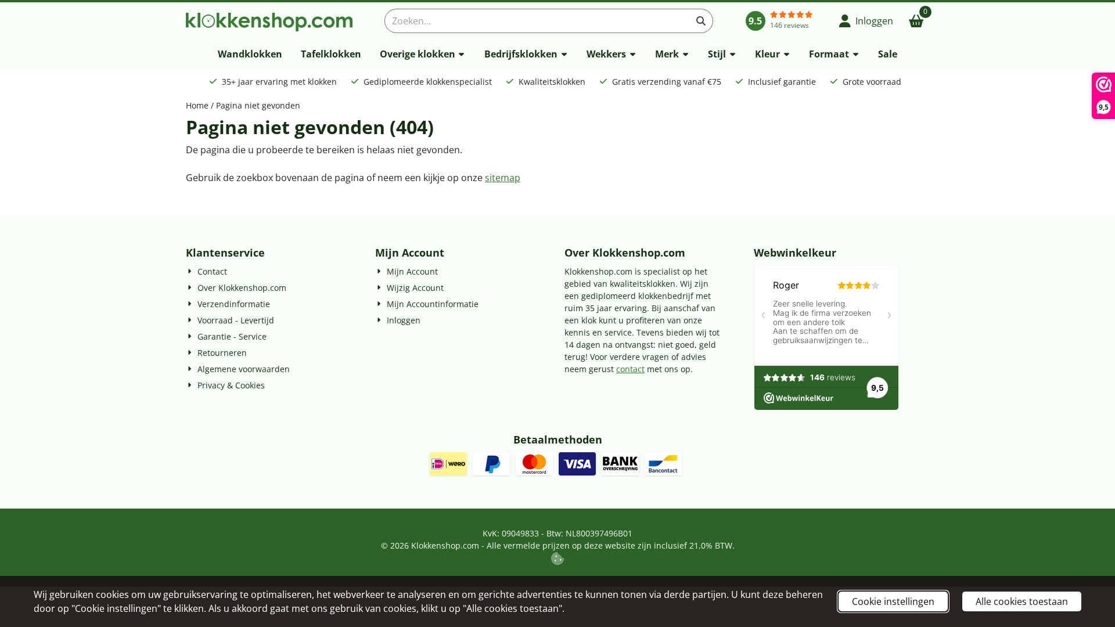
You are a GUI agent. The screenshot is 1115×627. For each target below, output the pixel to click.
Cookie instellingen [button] (893, 601)
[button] (866, 21)
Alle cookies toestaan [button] (1022, 601)
